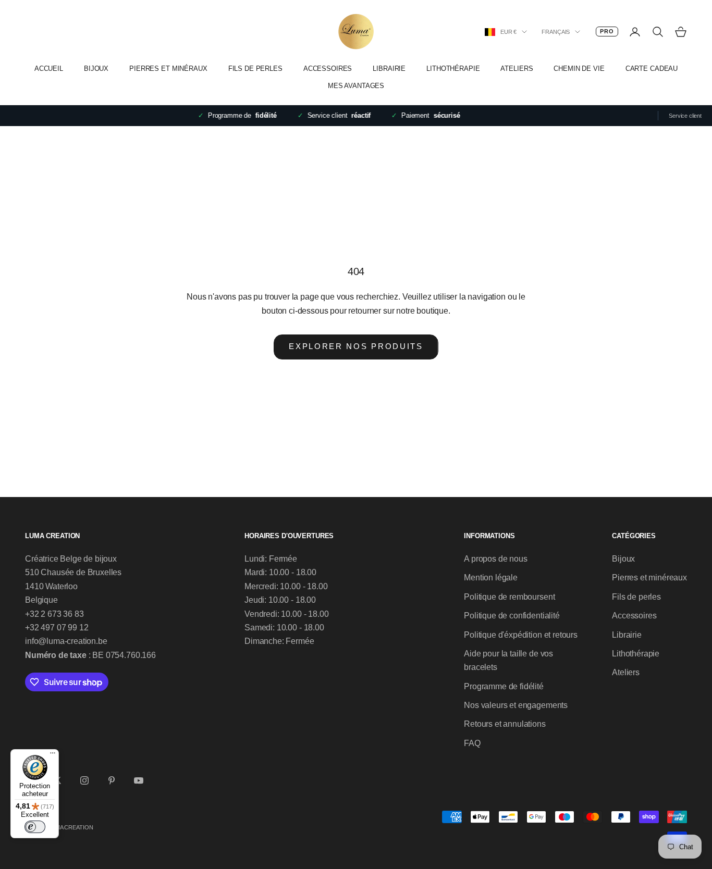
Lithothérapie (453, 68)
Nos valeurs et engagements (516, 705)
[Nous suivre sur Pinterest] (111, 780)
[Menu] (52, 755)
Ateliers (516, 68)
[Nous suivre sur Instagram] (84, 780)
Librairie (389, 68)
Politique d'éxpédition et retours (521, 634)
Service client (685, 116)
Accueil (48, 68)
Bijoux (96, 68)
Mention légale (491, 577)
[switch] (34, 827)
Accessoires (327, 68)
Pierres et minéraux (168, 68)
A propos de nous (495, 558)
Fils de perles (255, 68)
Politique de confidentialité (512, 615)
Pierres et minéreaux (649, 577)
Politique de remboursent (509, 596)
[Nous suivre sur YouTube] (138, 780)
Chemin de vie (579, 68)
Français (556, 32)
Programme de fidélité (504, 686)
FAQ (472, 743)
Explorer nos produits (356, 346)
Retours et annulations (504, 723)
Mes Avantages (356, 86)
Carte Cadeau (651, 68)
